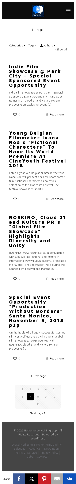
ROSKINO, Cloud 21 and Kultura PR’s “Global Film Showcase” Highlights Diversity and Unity (37, 231)
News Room (52, 448)
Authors (48, 45)
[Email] (57, 478)
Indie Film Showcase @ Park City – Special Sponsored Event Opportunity (35, 76)
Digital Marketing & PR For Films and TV (37, 444)
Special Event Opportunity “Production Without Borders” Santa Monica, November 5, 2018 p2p (36, 311)
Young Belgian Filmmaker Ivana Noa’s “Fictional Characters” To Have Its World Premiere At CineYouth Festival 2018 (37, 149)
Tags (31, 45)
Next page (36, 413)
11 (38, 404)
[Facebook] (19, 478)
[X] (31, 478)
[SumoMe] (69, 478)
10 (53, 396)
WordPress (38, 438)
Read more (57, 114)
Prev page (39, 376)
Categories (16, 45)
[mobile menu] (68, 10)
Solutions (19, 448)
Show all (61, 49)
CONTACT (43, 456)
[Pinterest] (44, 478)
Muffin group (49, 430)
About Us (35, 448)
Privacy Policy (49, 452)
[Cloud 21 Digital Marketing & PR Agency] (38, 10)
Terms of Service (26, 452)
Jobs (30, 456)
